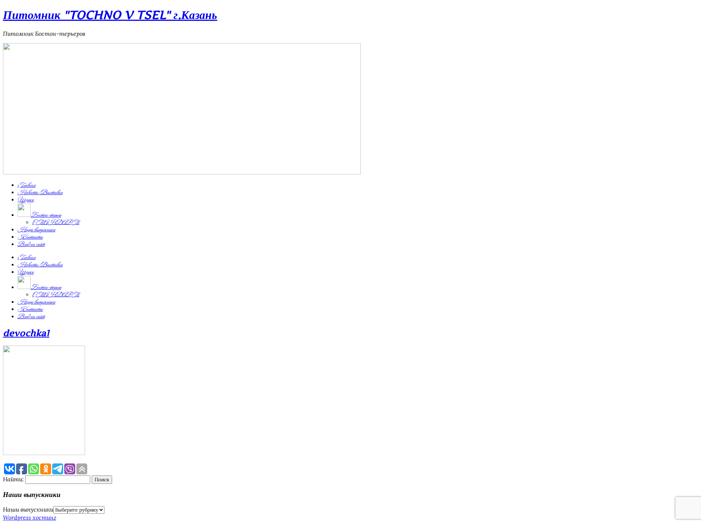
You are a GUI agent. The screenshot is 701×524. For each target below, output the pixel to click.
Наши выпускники (36, 230)
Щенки (26, 200)
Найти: (13, 479)
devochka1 (26, 333)
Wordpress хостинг (29, 517)
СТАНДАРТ (55, 222)
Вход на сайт (31, 244)
